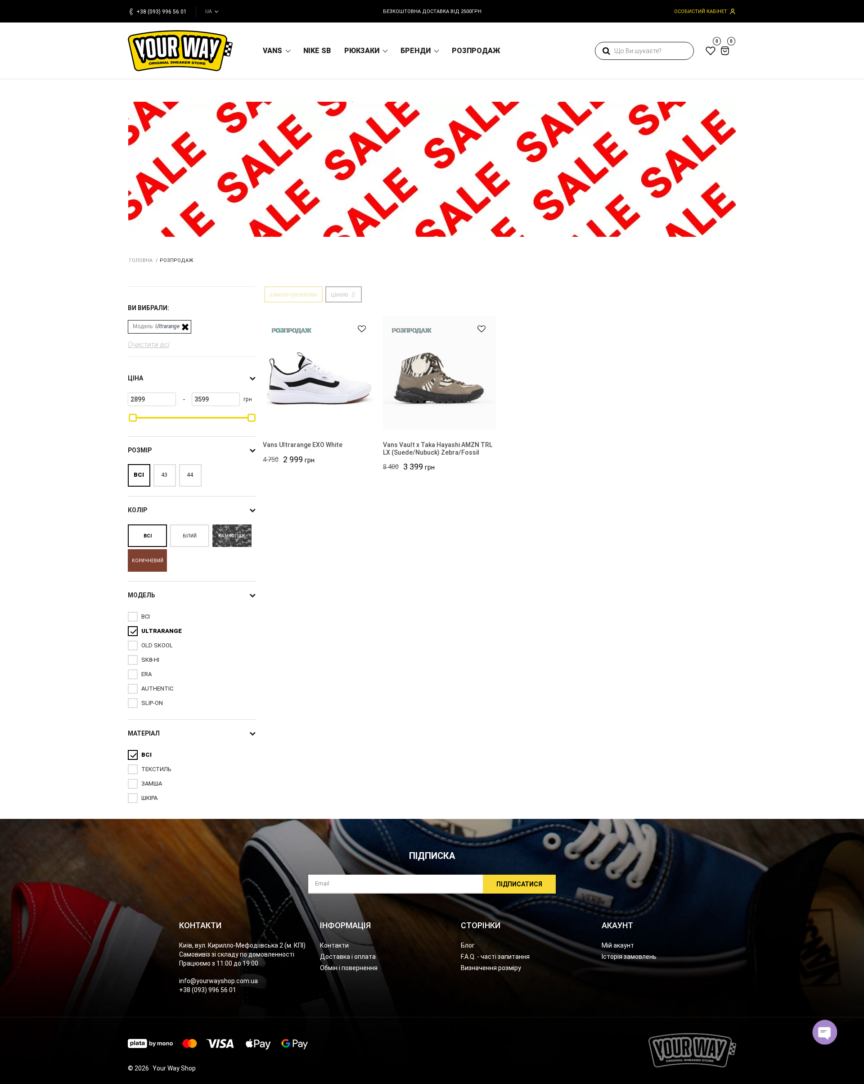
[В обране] (357, 329)
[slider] (133, 418)
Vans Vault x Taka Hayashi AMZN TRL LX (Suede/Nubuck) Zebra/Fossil (437, 448)
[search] (606, 51)
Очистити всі (148, 344)
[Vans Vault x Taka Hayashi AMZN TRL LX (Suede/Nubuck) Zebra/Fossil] (440, 373)
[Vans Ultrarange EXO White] (320, 373)
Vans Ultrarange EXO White (302, 444)
